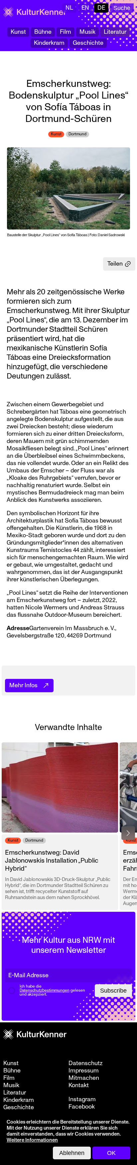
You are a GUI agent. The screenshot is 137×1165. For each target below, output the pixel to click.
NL (69, 8)
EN (85, 8)
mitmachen (83, 1078)
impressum (83, 1070)
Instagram (82, 1099)
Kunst (18, 32)
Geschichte (88, 43)
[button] (128, 833)
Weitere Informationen (32, 1140)
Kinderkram (49, 43)
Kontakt (78, 1085)
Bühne (43, 32)
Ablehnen (71, 1153)
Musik (87, 32)
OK (111, 1153)
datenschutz (85, 1063)
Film (65, 32)
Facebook (81, 1107)
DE (101, 8)
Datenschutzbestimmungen (44, 990)
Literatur (115, 32)
